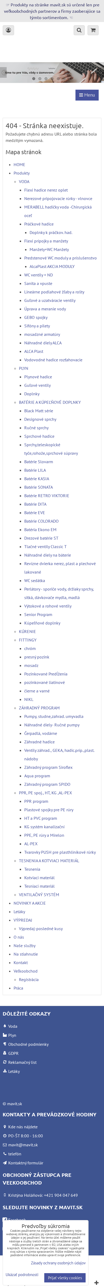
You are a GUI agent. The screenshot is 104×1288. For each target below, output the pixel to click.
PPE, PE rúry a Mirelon (44, 835)
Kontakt (21, 962)
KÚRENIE (27, 631)
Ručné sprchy (36, 427)
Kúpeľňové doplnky (42, 623)
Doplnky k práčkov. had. (51, 232)
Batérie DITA (35, 504)
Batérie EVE (34, 512)
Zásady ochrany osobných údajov (58, 1262)
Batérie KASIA (36, 478)
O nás (19, 937)
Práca (18, 988)
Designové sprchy (40, 419)
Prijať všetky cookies (65, 1277)
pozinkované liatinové (44, 682)
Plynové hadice (38, 376)
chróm (30, 648)
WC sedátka (34, 580)
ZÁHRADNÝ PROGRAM (39, 707)
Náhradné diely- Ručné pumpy (51, 724)
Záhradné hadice (39, 741)
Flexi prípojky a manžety (46, 241)
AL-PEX (31, 843)
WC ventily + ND (38, 274)
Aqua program (37, 775)
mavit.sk (14, 1103)
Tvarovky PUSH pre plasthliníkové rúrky (60, 852)
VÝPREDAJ (23, 920)
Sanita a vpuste (38, 283)
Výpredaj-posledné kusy (41, 928)
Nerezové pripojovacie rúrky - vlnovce (58, 198)
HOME (19, 164)
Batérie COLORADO (41, 521)
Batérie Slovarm (38, 461)
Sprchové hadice (39, 436)
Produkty (22, 173)
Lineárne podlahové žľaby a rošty (54, 291)
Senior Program (38, 614)
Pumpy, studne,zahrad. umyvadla (53, 716)
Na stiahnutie (26, 954)
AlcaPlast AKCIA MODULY (52, 266)
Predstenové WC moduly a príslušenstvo (60, 258)
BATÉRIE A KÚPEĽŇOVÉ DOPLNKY (50, 402)
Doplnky (31, 393)
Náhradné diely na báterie (47, 555)
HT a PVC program (40, 818)
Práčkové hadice (39, 224)
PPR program (36, 801)
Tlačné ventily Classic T (45, 546)
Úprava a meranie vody (45, 308)
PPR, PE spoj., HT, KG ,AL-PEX (45, 792)
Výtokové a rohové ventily (47, 606)
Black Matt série (38, 410)
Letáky (19, 911)
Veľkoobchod (26, 971)
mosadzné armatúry (42, 334)
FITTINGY (28, 640)
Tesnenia (32, 869)
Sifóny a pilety (37, 325)
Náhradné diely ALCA (43, 342)
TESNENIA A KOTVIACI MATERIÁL (49, 860)
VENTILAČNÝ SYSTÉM (39, 894)
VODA (24, 181)
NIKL (28, 699)
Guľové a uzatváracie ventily (49, 300)
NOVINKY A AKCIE (30, 903)
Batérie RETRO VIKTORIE (46, 495)
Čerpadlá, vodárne (40, 733)
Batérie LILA (35, 470)
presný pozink (36, 657)
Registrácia (29, 979)
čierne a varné (37, 690)
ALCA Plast (33, 351)
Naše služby (24, 945)
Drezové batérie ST (41, 538)
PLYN (23, 368)
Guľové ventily (37, 385)
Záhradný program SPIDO (47, 784)
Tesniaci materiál (39, 886)
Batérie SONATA (38, 487)
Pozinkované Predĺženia (45, 673)
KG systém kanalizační (44, 826)
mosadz (31, 665)
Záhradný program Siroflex (48, 767)
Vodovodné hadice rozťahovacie (53, 359)
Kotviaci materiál (39, 877)
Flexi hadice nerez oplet (46, 190)
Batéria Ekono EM (40, 529)
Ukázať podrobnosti (22, 1275)
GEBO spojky (35, 317)
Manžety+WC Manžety (49, 249)
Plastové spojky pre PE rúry (48, 809)
